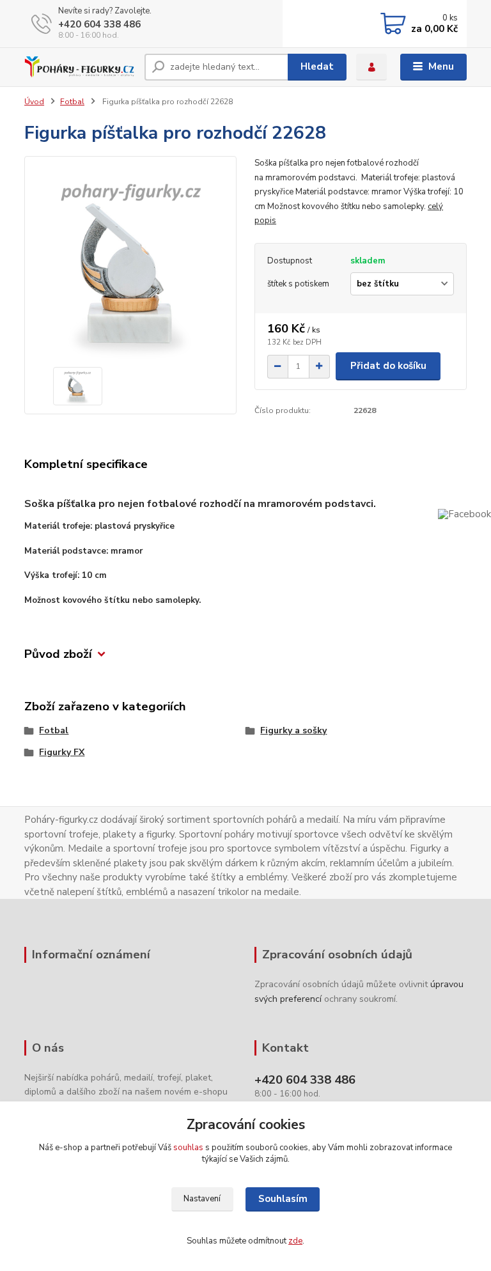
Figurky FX (61, 752)
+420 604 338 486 (99, 24)
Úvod (34, 102)
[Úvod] (79, 67)
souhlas (188, 1147)
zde (295, 1241)
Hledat (317, 66)
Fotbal (72, 102)
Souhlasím (283, 1198)
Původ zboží (58, 654)
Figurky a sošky (293, 730)
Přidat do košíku (388, 365)
